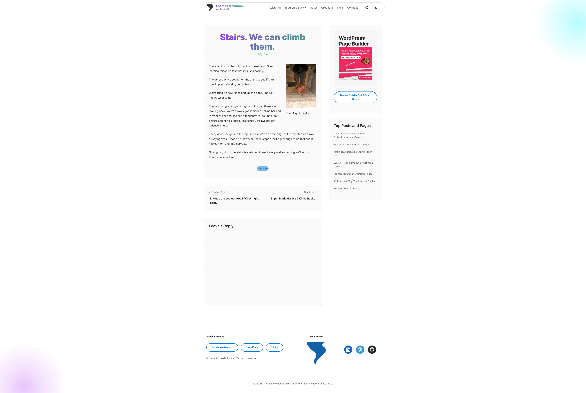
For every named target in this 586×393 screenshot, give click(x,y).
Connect (352, 7)
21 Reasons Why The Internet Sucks (354, 181)
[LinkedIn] (348, 349)
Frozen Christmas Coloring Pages (353, 173)
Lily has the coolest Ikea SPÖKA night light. (234, 200)
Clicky (274, 347)
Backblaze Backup (222, 347)
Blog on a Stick (294, 7)
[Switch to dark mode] (376, 7)
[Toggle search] (367, 8)
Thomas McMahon (230, 6)
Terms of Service (246, 358)
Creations (327, 7)
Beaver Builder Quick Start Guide (355, 97)
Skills (340, 7)
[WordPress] (360, 349)
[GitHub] (372, 349)
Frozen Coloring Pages (347, 188)
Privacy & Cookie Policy (220, 358)
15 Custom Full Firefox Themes (351, 144)
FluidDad (263, 168)
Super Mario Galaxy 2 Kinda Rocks (293, 198)
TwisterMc (275, 7)
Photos (313, 7)
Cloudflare (252, 347)
